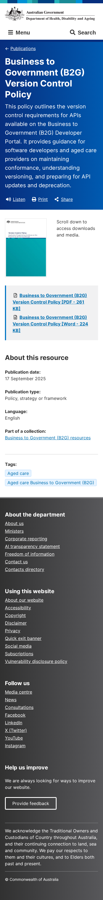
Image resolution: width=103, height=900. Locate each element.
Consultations (19, 707)
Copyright (15, 615)
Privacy (12, 630)
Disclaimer (16, 623)
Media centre (18, 692)
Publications (23, 48)
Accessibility (18, 607)
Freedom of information (29, 554)
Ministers (14, 531)
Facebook (15, 715)
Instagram (15, 745)
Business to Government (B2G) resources (48, 437)
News (10, 699)
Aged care (18, 473)
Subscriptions (19, 653)
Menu (22, 33)
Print (43, 199)
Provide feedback (30, 803)
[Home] (51, 13)
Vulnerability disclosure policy (36, 661)
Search (87, 33)
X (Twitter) (16, 730)
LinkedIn (13, 722)
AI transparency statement (32, 546)
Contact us (16, 561)
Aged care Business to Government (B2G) (50, 482)
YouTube (14, 738)
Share (67, 199)
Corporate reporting (26, 538)
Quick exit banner (23, 638)
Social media (18, 646)
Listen (19, 199)
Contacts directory (24, 569)
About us (14, 523)
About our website (24, 600)
